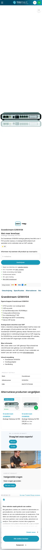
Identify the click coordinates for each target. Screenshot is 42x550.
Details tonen (31, 532)
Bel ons (13, 441)
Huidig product (9, 399)
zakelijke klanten (23, 267)
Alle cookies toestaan (21, 539)
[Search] (35, 3)
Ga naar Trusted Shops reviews (30, 495)
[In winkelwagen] (36, 408)
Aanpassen (20, 545)
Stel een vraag (9, 485)
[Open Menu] (2, 3)
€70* (19, 272)
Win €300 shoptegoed (10, 279)
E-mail (13, 446)
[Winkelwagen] (39, 3)
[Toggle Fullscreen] (39, 10)
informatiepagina (28, 352)
